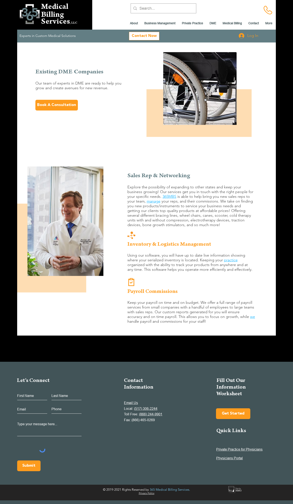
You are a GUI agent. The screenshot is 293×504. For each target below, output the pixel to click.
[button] (212, 23)
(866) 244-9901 (150, 414)
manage (153, 201)
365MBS (169, 196)
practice (231, 260)
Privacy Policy (146, 493)
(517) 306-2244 (145, 408)
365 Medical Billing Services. (170, 489)
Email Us (131, 403)
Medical (54, 7)
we (252, 316)
